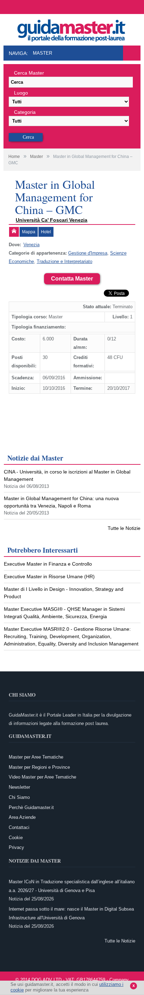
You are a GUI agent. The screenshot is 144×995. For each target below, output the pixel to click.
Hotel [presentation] (46, 231)
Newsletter (19, 787)
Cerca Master (29, 73)
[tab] (14, 232)
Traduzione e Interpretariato (64, 261)
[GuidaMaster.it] (72, 28)
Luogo (21, 93)
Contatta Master (72, 279)
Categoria (25, 112)
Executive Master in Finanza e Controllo (48, 564)
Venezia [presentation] (31, 244)
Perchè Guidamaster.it (31, 807)
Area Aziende (22, 817)
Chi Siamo (19, 797)
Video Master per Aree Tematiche (42, 777)
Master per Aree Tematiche (36, 757)
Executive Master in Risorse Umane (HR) (49, 576)
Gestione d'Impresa (87, 253)
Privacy (16, 847)
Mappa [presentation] (28, 231)
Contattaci (19, 827)
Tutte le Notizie (124, 528)
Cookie (16, 837)
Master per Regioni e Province (39, 767)
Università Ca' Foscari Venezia (51, 219)
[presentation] (14, 231)
